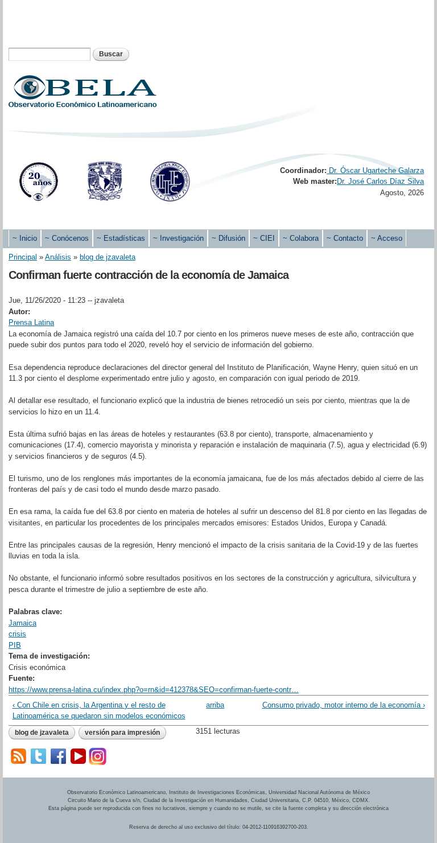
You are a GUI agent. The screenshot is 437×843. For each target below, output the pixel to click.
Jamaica (22, 623)
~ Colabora (301, 238)
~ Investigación (178, 238)
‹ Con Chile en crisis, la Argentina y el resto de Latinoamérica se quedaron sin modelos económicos (99, 711)
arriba (214, 705)
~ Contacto (345, 238)
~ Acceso (386, 238)
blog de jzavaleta (107, 257)
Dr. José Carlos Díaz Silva (380, 181)
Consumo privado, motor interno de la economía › (343, 705)
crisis (17, 634)
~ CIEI (264, 238)
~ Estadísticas (121, 238)
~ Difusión (228, 238)
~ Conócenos (67, 238)
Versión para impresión (122, 733)
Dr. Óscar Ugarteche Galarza (375, 170)
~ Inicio (25, 238)
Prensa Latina (31, 322)
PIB (15, 645)
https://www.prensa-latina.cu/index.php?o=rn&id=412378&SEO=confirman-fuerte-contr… (154, 689)
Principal (23, 257)
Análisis (58, 257)
